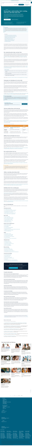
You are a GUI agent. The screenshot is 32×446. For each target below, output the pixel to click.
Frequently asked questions (8, 41)
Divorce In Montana (9, 435)
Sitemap (4, 400)
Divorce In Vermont (27, 437)
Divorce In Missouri (2, 435)
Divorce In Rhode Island (21, 436)
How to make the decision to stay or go (9, 38)
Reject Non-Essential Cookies (27, 4)
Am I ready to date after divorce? (7, 254)
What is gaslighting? (6, 226)
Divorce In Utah (20, 437)
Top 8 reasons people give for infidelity (8, 235)
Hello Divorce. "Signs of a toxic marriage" (9, 331)
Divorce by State (4, 402)
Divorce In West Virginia (15, 438)
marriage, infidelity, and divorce (10, 147)
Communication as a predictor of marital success (13, 77)
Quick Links (3, 398)
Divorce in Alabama (2, 431)
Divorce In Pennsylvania (15, 436)
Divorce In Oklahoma (2, 436)
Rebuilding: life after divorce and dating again (9, 40)
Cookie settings (15, 4)
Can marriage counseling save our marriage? (11, 120)
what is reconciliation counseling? (7, 121)
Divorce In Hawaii (8, 433)
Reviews (4, 407)
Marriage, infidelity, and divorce (7, 233)
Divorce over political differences (7, 245)
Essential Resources (4, 405)
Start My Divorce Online (7, 19)
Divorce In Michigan (15, 434)
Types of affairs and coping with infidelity (8, 234)
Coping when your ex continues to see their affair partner (10, 238)
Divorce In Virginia (2, 438)
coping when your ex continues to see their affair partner (16, 148)
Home (4, 9)
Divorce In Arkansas (21, 431)
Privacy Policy (4, 399)
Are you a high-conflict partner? (7, 228)
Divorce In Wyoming (27, 438)
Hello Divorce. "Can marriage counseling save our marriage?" (10, 333)
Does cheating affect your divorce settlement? (9, 236)
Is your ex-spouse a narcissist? (7, 225)
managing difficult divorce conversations (23, 77)
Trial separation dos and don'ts (7, 241)
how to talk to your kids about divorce (19, 184)
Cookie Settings (5, 403)
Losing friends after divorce (7, 256)
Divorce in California (27, 431)
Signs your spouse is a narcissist (7, 224)
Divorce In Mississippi (27, 434)
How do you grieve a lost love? (7, 255)
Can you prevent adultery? (7, 237)
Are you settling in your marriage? (8, 242)
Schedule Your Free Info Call (15, 0)
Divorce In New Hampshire (28, 435)
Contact (3, 410)
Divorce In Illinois (21, 433)
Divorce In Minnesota (21, 434)
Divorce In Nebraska (15, 435)
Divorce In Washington (9, 438)
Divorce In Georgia (2, 433)
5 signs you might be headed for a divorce (8, 217)
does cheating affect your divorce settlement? (19, 147)
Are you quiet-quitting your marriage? (8, 219)
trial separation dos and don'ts (15, 162)
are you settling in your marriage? (22, 162)
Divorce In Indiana (27, 433)
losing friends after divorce (10, 201)
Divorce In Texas (14, 437)
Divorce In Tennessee (9, 437)
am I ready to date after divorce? (10, 200)
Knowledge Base (4, 406)
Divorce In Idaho (14, 433)
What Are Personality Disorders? (5, 373)
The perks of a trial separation (7, 244)
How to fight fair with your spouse (8, 209)
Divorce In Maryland (2, 434)
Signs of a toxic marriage (7, 216)
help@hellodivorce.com (3, 411)
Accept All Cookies (21, 4)
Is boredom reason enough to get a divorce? (9, 243)
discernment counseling (9, 162)
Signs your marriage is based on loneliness (8, 218)
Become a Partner (5, 401)
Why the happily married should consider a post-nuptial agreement (11, 251)
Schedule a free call (17, 98)
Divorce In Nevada (21, 435)
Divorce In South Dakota (3, 437)
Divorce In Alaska (8, 431)
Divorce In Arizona (15, 431)
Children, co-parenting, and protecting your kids (10, 39)
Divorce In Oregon (9, 436)
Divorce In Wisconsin (21, 438)
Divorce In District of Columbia (21, 432)
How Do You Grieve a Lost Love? (15, 361)
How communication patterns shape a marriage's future (10, 35)
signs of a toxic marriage (9, 93)
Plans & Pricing (4, 408)
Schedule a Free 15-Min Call (15, 19)
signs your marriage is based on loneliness (17, 93)
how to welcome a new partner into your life (19, 200)
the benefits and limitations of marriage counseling (21, 120)
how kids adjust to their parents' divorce (10, 184)
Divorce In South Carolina (28, 436)
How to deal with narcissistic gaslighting (8, 227)
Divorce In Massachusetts (9, 434)
